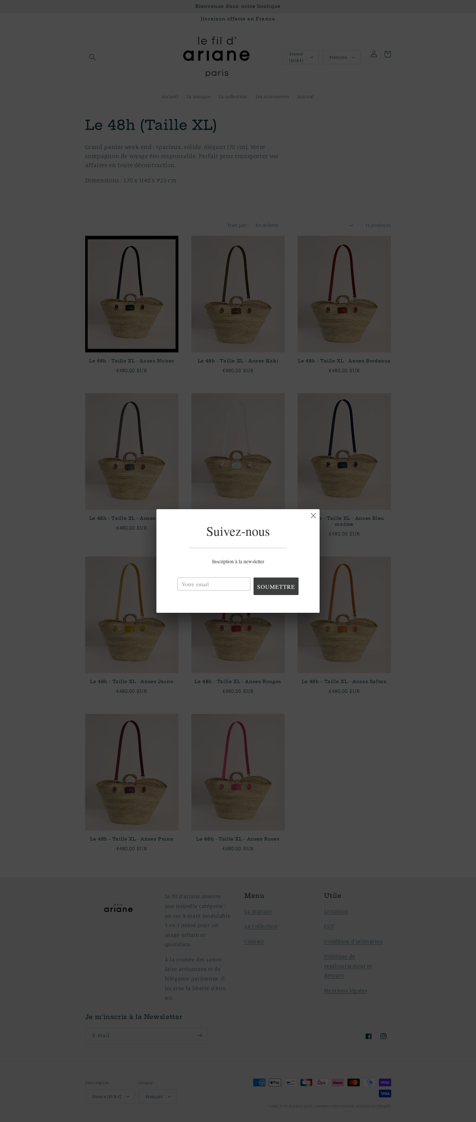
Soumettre (276, 586)
